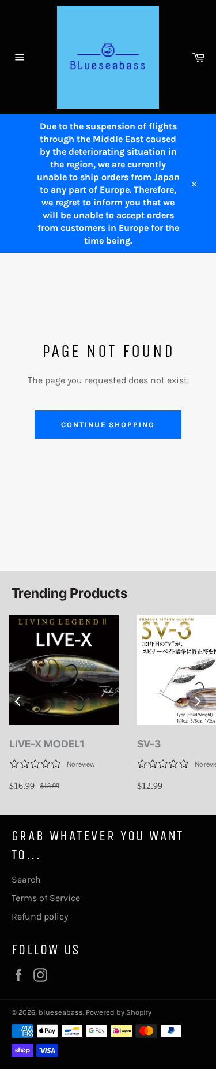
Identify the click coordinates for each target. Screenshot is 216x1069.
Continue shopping (108, 424)
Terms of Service (46, 897)
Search (26, 879)
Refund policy (40, 916)
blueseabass (61, 1012)
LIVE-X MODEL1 (47, 744)
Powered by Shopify (118, 1012)
